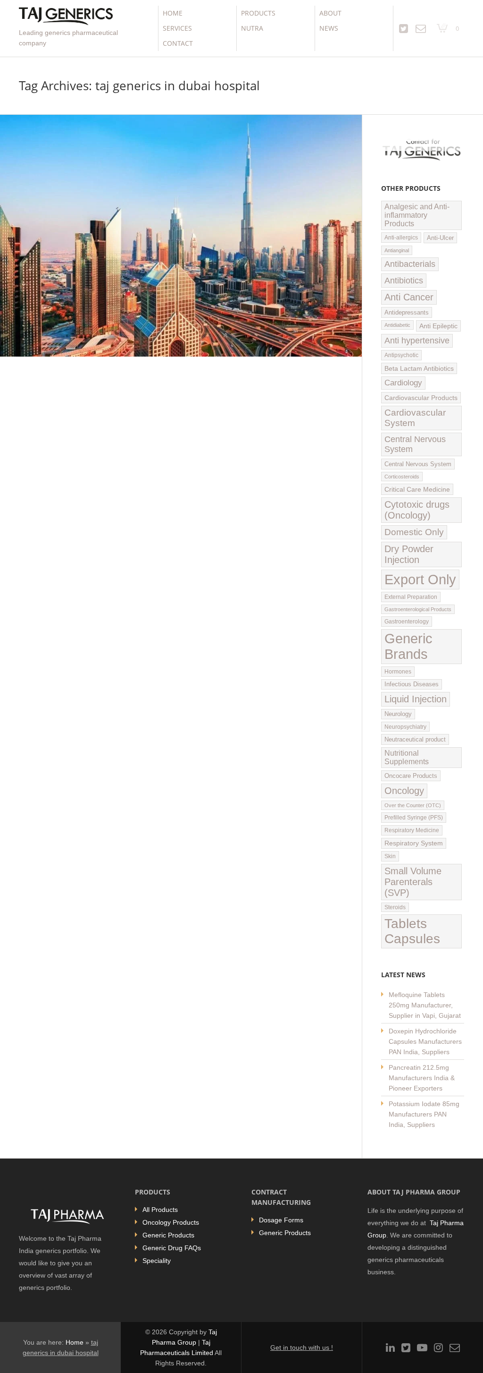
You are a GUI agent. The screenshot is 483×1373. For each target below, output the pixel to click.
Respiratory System (413, 843)
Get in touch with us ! (301, 1347)
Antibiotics (403, 280)
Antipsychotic (401, 355)
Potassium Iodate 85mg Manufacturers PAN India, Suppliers (424, 1114)
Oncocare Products (410, 775)
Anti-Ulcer (440, 237)
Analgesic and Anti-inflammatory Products (417, 215)
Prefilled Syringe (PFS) (413, 817)
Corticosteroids (401, 476)
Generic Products (168, 1235)
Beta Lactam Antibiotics (419, 368)
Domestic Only (414, 532)
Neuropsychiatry (405, 727)
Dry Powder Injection (408, 554)
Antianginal (396, 250)
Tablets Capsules (412, 931)
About (330, 13)
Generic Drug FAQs (171, 1248)
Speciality (156, 1260)
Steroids (395, 907)
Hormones (397, 671)
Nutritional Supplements (406, 757)
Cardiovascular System (415, 418)
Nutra (252, 28)
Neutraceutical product (415, 739)
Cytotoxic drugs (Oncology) (417, 509)
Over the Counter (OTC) (412, 805)
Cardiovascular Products (421, 397)
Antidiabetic (397, 325)
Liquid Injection (415, 699)
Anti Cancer (408, 297)
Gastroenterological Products (417, 609)
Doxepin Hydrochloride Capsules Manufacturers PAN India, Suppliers (425, 1041)
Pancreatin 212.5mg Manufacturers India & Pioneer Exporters (422, 1078)
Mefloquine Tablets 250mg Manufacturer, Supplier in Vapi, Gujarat (425, 1005)
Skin (390, 856)
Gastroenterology (406, 621)
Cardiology (403, 382)
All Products (160, 1209)
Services (177, 28)
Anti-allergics (401, 237)
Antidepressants (406, 312)
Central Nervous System (415, 444)
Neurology (398, 714)
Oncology (404, 790)
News (328, 28)
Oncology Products (170, 1222)
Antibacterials (409, 264)
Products (258, 13)
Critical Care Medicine (417, 489)
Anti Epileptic (438, 326)
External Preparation (410, 597)
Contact (178, 43)
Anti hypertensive (417, 340)
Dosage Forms (281, 1220)
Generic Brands (408, 646)
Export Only (420, 579)
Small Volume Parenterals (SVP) (412, 882)
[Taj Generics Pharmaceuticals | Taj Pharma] (66, 17)
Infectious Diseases (411, 684)
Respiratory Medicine (411, 830)
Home (173, 13)
